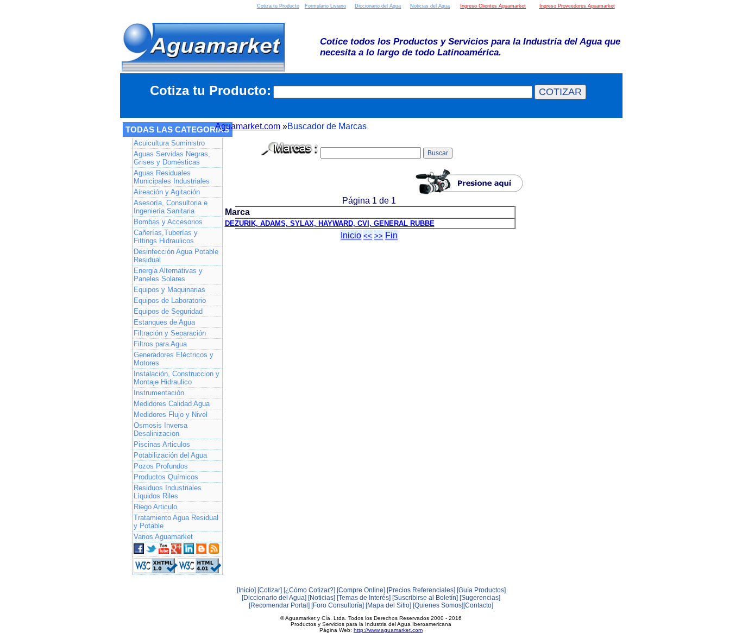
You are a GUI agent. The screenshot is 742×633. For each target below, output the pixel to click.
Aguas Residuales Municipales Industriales (172, 177)
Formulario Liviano (325, 6)
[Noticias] (321, 598)
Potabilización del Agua (170, 455)
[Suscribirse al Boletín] (425, 598)
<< (367, 236)
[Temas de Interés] (364, 598)
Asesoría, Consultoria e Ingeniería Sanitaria (170, 207)
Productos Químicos (166, 477)
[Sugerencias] (480, 598)
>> (378, 236)
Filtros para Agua (160, 344)
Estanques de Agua (164, 322)
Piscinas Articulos (162, 444)
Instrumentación (159, 393)
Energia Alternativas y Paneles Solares (168, 275)
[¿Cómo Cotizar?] (309, 590)
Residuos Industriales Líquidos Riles (168, 492)
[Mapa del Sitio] (388, 605)
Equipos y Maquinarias (169, 290)
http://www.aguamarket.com (388, 630)
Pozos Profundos (161, 466)
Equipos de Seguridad (168, 311)
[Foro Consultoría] (337, 605)
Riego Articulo (155, 507)
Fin (391, 235)
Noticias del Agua (430, 6)
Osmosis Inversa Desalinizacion (160, 429)
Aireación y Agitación (167, 192)
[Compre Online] (361, 590)
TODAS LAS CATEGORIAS (177, 129)
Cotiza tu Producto (278, 6)
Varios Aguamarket (163, 537)
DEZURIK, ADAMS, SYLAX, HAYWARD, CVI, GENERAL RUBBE (330, 223)
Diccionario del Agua (378, 6)
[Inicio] (246, 590)
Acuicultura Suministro (169, 143)
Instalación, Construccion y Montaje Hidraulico (176, 378)
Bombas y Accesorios (168, 222)
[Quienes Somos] (438, 605)
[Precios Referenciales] (421, 590)
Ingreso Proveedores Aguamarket (577, 6)
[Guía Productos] (481, 590)
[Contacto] (478, 605)
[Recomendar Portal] (279, 605)
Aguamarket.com (247, 126)
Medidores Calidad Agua (172, 404)
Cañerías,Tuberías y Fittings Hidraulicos (166, 237)
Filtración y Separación (170, 333)
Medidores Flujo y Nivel (170, 414)
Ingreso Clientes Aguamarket (493, 6)
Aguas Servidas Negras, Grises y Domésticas (172, 158)
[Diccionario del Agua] (274, 598)
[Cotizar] (269, 590)
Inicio (351, 235)
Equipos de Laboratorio (170, 300)
